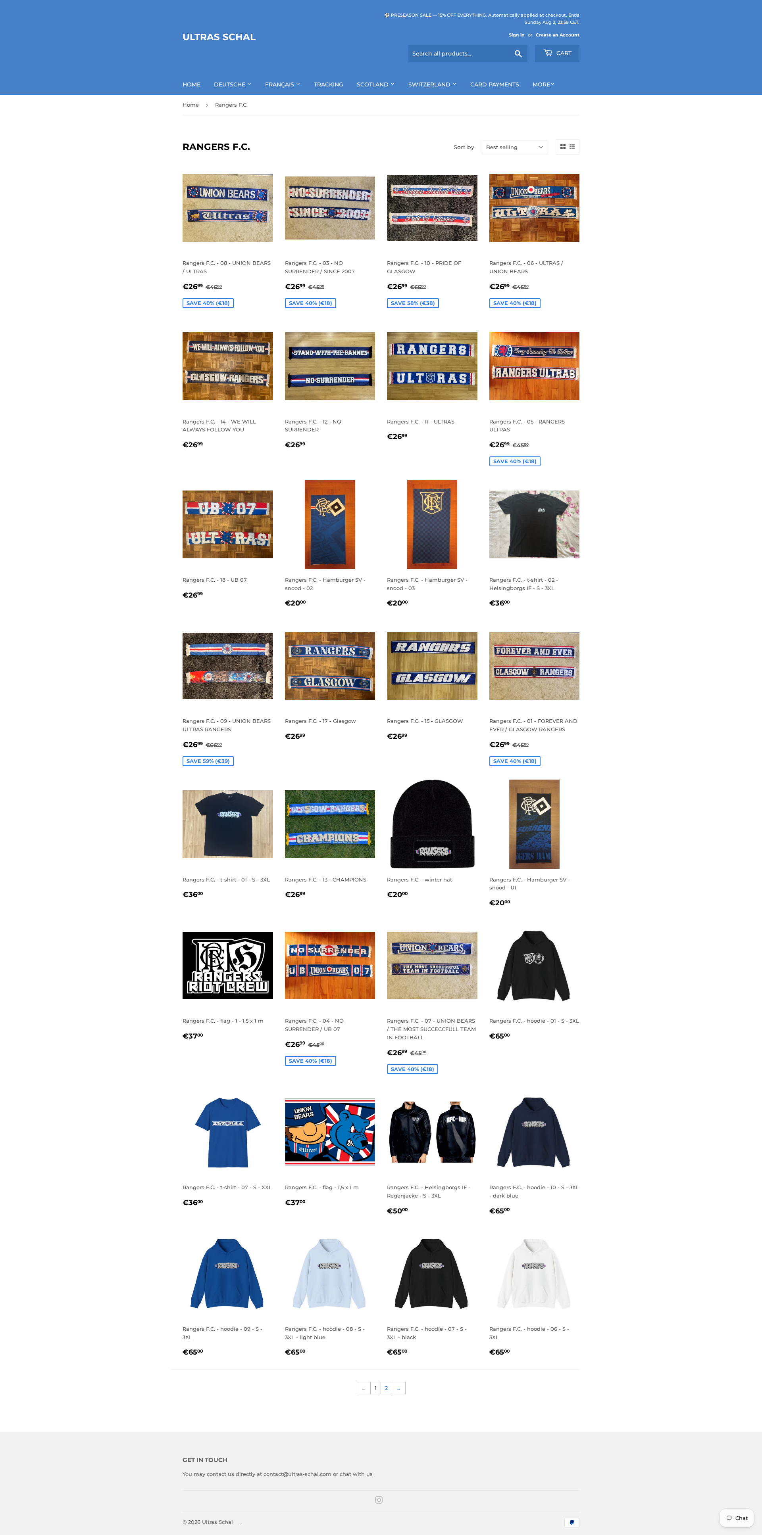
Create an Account (557, 35)
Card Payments (494, 84)
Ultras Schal (219, 36)
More (541, 84)
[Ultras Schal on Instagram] (379, 1501)
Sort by (464, 147)
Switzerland (430, 84)
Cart (563, 53)
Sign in (517, 35)
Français (280, 84)
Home (191, 84)
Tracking (328, 84)
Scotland (373, 84)
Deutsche (230, 84)
